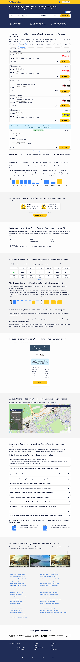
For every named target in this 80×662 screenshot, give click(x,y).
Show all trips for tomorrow (40, 151)
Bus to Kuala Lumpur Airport (39, 626)
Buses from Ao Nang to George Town (18, 576)
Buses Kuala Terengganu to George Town (19, 596)
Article (53, 647)
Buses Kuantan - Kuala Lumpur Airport (48, 590)
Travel (35, 649)
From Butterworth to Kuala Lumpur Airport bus (50, 578)
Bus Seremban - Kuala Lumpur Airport (48, 601)
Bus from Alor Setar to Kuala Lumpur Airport (49, 574)
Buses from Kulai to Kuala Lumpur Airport (49, 592)
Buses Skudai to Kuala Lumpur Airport (48, 608)
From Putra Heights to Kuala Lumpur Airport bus (50, 599)
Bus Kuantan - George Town (16, 599)
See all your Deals (40, 215)
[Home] (15, 2)
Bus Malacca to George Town (16, 603)
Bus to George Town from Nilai (16, 605)
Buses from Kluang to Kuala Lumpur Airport (49, 583)
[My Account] (59, 2)
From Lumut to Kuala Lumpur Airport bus (49, 594)
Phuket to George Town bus (16, 610)
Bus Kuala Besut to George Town (17, 592)
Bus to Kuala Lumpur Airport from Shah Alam (49, 603)
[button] (28, 427)
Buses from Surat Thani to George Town (18, 617)
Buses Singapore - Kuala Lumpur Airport (48, 605)
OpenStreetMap (63, 431)
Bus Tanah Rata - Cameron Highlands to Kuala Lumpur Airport (53, 612)
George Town (51, 406)
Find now (64, 61)
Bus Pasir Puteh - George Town (16, 608)
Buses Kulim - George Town (16, 601)
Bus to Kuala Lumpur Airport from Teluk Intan (50, 614)
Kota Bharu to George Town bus (17, 587)
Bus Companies (21, 649)
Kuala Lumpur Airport (63, 406)
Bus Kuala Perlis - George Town (16, 594)
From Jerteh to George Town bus (17, 581)
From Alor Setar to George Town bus (17, 574)
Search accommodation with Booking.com (19, 18)
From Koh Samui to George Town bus (18, 585)
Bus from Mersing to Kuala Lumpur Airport (49, 596)
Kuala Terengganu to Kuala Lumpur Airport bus (50, 587)
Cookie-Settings (38, 647)
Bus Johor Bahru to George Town (17, 583)
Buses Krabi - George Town (15, 590)
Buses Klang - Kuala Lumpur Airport (47, 581)
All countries (54, 649)
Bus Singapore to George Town (16, 612)
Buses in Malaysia (19, 626)
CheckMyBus (12, 626)
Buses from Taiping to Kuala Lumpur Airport (49, 610)
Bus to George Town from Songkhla (17, 614)
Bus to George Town (28, 626)
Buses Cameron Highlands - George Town (19, 578)
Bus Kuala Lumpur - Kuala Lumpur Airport (49, 585)
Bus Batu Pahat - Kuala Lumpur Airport (48, 576)
